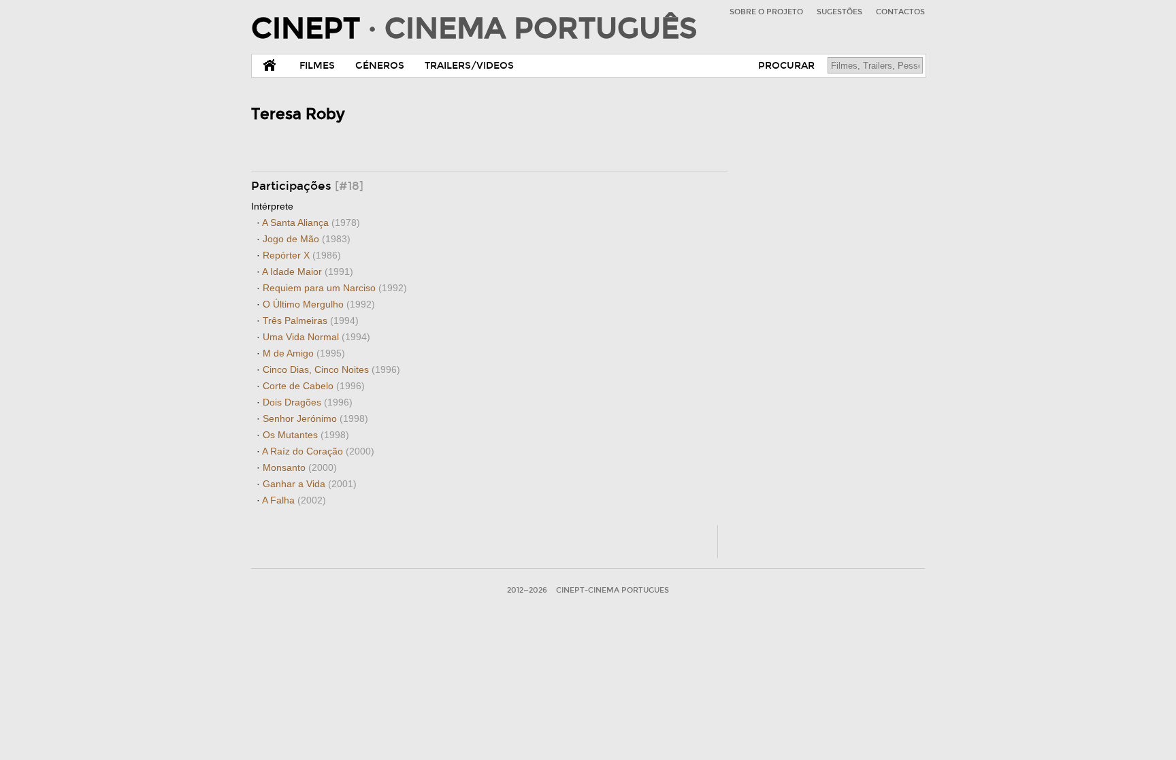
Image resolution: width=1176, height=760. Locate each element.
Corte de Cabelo (314, 385)
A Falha (294, 500)
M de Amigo (304, 353)
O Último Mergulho (319, 304)
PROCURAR (786, 65)
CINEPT (474, 29)
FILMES (317, 65)
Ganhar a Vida (310, 483)
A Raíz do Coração (318, 451)
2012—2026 (527, 590)
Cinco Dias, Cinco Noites (331, 369)
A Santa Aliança (311, 222)
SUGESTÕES (839, 11)
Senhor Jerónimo (315, 418)
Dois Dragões (308, 402)
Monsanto (300, 467)
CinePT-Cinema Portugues (612, 590)
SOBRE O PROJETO (766, 11)
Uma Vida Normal (316, 336)
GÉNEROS (379, 65)
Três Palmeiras (311, 320)
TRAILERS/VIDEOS (469, 65)
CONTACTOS (900, 11)
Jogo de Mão (306, 238)
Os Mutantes (306, 434)
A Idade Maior (307, 271)
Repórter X (302, 255)
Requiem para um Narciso (335, 287)
